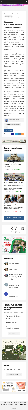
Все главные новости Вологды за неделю (14, 218)
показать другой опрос (14, 333)
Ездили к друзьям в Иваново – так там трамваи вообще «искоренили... (14, 286)
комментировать (9, 130)
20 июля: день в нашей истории (13, 369)
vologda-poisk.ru (14, 2)
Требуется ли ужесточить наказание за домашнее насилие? (13, 307)
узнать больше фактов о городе (14, 374)
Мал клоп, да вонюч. (14, 263)
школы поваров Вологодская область (13, 124)
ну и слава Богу (13, 269)
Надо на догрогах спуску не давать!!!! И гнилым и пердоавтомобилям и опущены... (15, 277)
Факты (6, 365)
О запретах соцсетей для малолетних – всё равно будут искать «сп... (15, 294)
